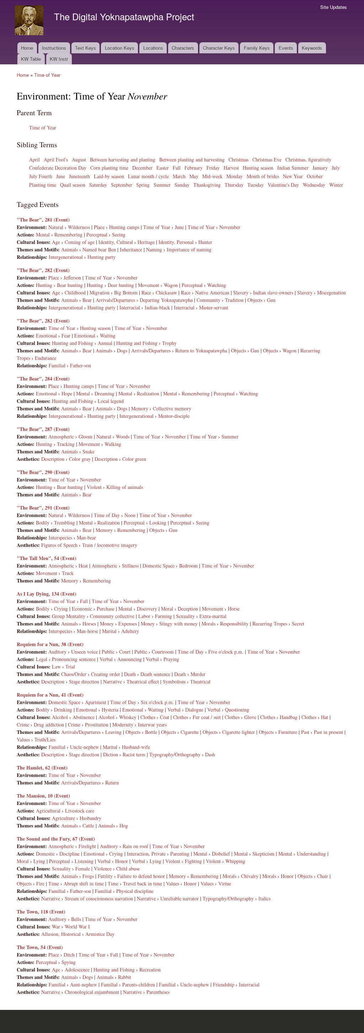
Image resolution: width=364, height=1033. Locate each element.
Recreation (150, 969)
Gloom (85, 436)
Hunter (205, 242)
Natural (55, 227)
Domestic (45, 853)
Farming (163, 616)
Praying (171, 659)
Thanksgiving (207, 184)
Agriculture (63, 818)
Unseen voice (84, 651)
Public (108, 651)
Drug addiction (49, 724)
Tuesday (255, 184)
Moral (167, 608)
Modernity (122, 724)
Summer (162, 184)
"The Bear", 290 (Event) (43, 472)
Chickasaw (166, 292)
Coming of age (80, 242)
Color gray (80, 459)
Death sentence (155, 674)
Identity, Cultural (115, 242)
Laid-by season (109, 176)
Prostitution (96, 724)
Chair (322, 876)
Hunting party (101, 257)
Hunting (44, 285)
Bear (87, 300)
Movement (148, 285)
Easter (162, 167)
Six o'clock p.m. (157, 702)
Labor (144, 616)
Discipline (69, 853)
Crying (61, 608)
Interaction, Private (146, 853)
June (60, 176)
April (34, 159)
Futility (105, 876)
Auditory (57, 651)
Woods (122, 436)
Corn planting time (109, 167)
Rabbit (124, 977)
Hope (66, 393)
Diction (110, 754)
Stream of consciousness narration (99, 898)
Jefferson (72, 277)
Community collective (112, 616)
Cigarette (190, 732)
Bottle (151, 732)
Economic (82, 608)
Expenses (127, 623)
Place (99, 227)
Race (146, 292)
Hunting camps (124, 227)
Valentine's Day (283, 184)
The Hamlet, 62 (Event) (42, 767)
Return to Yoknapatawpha (201, 350)
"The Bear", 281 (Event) (43, 219)
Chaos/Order (73, 674)
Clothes (147, 717)
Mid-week (212, 176)
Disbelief (221, 853)
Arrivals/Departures (115, 300)
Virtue (224, 883)
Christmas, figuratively (308, 159)
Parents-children (138, 984)
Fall (177, 167)
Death (130, 674)
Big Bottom (126, 292)
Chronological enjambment (92, 992)
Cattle (88, 825)
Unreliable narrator (179, 898)
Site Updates (333, 7)
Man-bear (86, 537)
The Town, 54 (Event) (40, 947)
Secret (298, 623)
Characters (183, 47)
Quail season (72, 184)
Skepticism (263, 853)
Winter (336, 184)
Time (53, 883)
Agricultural (48, 810)
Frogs (88, 876)
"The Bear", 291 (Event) (43, 507)
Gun (271, 300)
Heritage (146, 242)
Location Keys (119, 47)
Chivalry (249, 876)
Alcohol (60, 717)
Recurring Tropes (269, 623)
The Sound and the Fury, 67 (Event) (56, 838)
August (79, 159)
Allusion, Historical (61, 934)
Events (286, 47)
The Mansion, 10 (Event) (43, 795)
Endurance (45, 358)
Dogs (122, 350)
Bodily (42, 522)
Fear (65, 335)
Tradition (234, 300)
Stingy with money (178, 623)
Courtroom (163, 651)
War (56, 926)
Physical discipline (135, 891)
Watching (216, 285)
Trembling (64, 522)
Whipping (235, 861)
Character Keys (219, 47)
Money (107, 623)
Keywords (312, 47)
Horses (89, 623)
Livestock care (79, 810)
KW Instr (59, 58)
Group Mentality (68, 616)
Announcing (129, 659)
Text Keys (85, 47)
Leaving (113, 732)
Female (82, 868)
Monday (234, 176)
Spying (68, 962)
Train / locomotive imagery (109, 545)
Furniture (287, 732)
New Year (293, 176)
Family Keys (257, 47)
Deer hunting (121, 285)
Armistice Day (99, 934)
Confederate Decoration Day (57, 167)
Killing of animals (124, 487)
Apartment (95, 702)
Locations (153, 47)
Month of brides (263, 176)
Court (124, 651)
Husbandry (90, 818)
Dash (210, 754)
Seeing (118, 234)
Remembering (68, 234)
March (179, 176)
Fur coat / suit (207, 717)
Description (52, 459)
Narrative (112, 681)
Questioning (237, 709)
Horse (234, 608)
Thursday (234, 184)
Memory (139, 408)
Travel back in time (142, 883)
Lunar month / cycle (148, 176)
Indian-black (157, 307)
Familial (57, 365)
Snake (88, 451)
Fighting (193, 861)
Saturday (98, 184)
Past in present (328, 732)
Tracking (66, 444)
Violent (94, 487)
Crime (23, 724)
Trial (70, 666)
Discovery (147, 608)
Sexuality (185, 616)
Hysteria (110, 709)
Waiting (108, 335)
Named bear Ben (99, 249)
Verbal (106, 659)
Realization (148, 393)
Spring (143, 184)
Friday (213, 167)
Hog (123, 825)
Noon (129, 515)
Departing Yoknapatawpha (166, 300)
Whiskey (127, 717)
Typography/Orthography (174, 754)
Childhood (75, 292)
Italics (264, 898)
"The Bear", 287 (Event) (43, 429)
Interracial (129, 307)
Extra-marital (212, 616)
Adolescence (77, 969)
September (121, 184)
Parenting (179, 853)
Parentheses (158, 992)
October (315, 176)
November (229, 227)
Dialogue (194, 709)
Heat (83, 565)
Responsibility (234, 623)
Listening (84, 861)
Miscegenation (331, 292)
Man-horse (87, 631)
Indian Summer (293, 167)
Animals (69, 249)
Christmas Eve (267, 159)
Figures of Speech (59, 545)
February (193, 167)
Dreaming (104, 393)
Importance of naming (189, 249)
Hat (324, 717)
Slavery (240, 292)
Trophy (169, 343)
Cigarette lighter (238, 732)
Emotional (46, 335)
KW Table (31, 58)
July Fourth (40, 176)
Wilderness (79, 227)
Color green (134, 459)
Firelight (87, 846)
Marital (109, 631)
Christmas (238, 159)
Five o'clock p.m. (225, 651)
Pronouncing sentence (74, 659)
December (142, 167)
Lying (39, 861)
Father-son (80, 365)
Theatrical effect (143, 681)
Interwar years (152, 724)
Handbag (289, 717)
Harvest (231, 167)
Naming (154, 249)
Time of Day (107, 515)
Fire (40, 883)
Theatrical (200, 681)
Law (56, 666)
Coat (164, 717)
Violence (103, 868)
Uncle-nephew (84, 747)
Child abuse (128, 868)
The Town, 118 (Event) (41, 911)
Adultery (130, 631)
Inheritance (131, 249)
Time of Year (47, 74)
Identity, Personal (176, 242)
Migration (99, 292)
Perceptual (96, 234)
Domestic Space (159, 565)
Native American (212, 292)
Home (27, 47)
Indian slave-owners (273, 292)
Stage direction (84, 681)
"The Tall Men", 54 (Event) (46, 558)
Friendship (223, 984)
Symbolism (174, 681)
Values (23, 739)
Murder (198, 674)
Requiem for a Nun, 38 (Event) (50, 644)
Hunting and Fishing (72, 343)
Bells (76, 919)
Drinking (63, 709)
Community (208, 300)
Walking (113, 444)
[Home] (30, 21)
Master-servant (213, 307)
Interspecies (60, 537)
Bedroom (188, 565)
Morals (208, 623)
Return (112, 782)
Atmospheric (61, 436)
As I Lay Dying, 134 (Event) (46, 593)
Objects (254, 300)
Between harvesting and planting (122, 159)
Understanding (311, 853)
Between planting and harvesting (192, 159)
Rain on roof (135, 846)
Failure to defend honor (141, 876)
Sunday (182, 184)
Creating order (105, 674)
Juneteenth (79, 176)
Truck (68, 573)
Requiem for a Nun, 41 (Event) (50, 694)
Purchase (105, 608)
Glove (250, 717)
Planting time (42, 184)
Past (305, 732)
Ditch (69, 954)
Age (56, 242)
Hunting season (258, 167)
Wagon (171, 285)
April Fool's (56, 159)
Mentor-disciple (173, 415)
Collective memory (172, 408)
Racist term (134, 754)
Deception (188, 608)
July (336, 167)
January (320, 167)
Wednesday (314, 184)
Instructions (54, 47)
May (193, 176)
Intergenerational (66, 257)
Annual (105, 343)
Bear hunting (70, 285)
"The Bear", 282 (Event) (43, 270)
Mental (43, 234)
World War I (77, 926)
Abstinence (84, 717)
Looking (157, 522)
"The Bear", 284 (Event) (43, 378)
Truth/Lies (44, 739)
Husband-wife (136, 747)
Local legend (111, 401)
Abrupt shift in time (84, 883)
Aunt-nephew (83, 984)
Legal (41, 659)
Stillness (130, 565)
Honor (121, 861)
